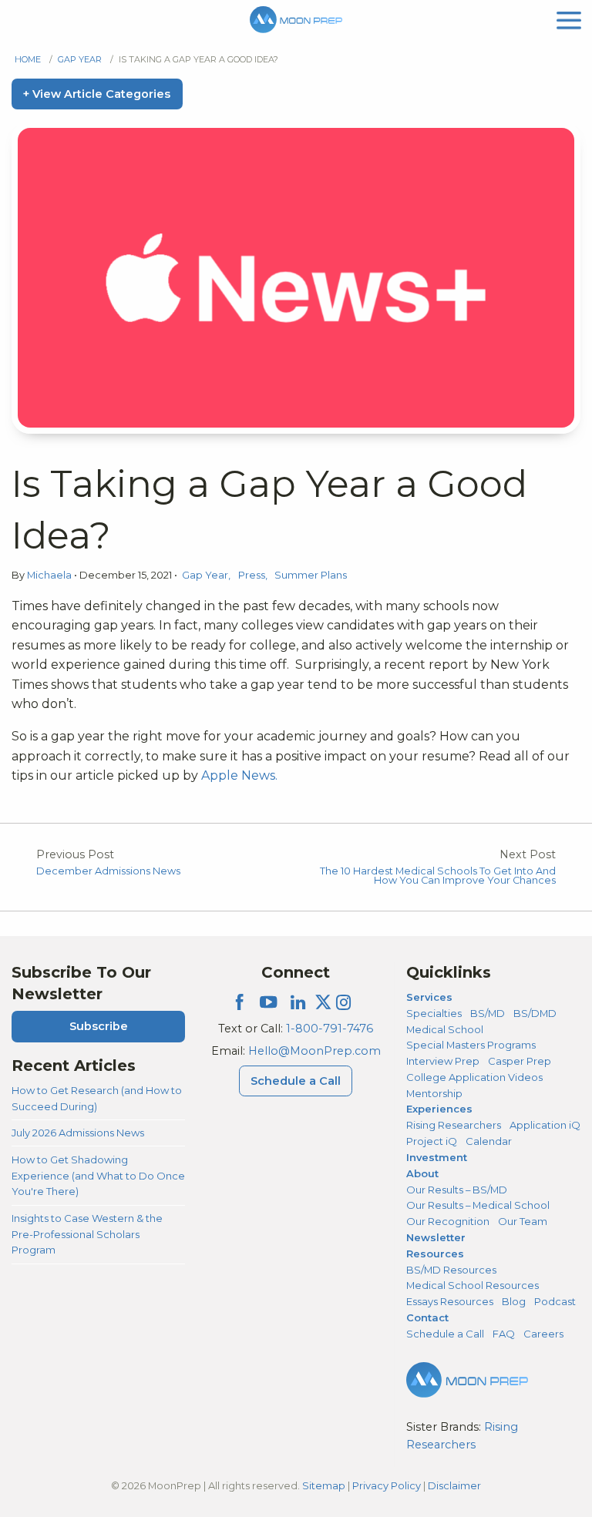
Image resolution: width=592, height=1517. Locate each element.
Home (28, 59)
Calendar (489, 1141)
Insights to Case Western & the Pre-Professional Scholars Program (87, 1234)
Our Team (522, 1221)
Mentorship (434, 1093)
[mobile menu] (569, 19)
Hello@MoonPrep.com (314, 1051)
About (422, 1173)
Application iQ (545, 1125)
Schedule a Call (296, 1081)
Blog (514, 1301)
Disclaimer (454, 1485)
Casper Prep (519, 1061)
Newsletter (436, 1237)
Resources (435, 1253)
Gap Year (80, 59)
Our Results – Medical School (478, 1205)
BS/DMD (535, 1013)
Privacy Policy (386, 1485)
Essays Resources (449, 1301)
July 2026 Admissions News (78, 1132)
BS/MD (487, 1013)
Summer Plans (310, 575)
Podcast (555, 1301)
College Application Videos (474, 1077)
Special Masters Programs (471, 1045)
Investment (436, 1157)
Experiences (439, 1109)
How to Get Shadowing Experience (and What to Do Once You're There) (98, 1175)
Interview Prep (442, 1061)
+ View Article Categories (96, 94)
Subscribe (98, 1026)
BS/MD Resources (451, 1270)
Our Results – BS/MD (456, 1189)
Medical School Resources (472, 1285)
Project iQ (431, 1141)
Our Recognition (447, 1221)
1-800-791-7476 (329, 1028)
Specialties (434, 1013)
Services (429, 997)
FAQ (504, 1333)
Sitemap (323, 1485)
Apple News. (239, 775)
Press (251, 575)
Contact (427, 1317)
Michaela (50, 575)
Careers (543, 1333)
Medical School (444, 1029)
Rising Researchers (453, 1125)
